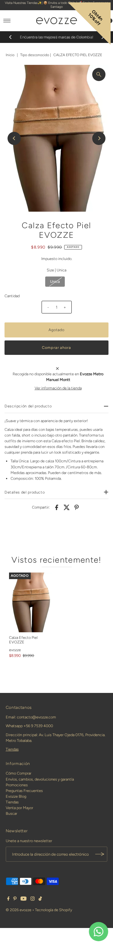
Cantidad (12, 296)
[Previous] (11, 37)
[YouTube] (23, 899)
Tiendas (12, 749)
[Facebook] (8, 899)
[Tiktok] (40, 899)
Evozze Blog (16, 796)
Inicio (10, 55)
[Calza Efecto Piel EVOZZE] (30, 603)
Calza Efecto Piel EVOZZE (23, 639)
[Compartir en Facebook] (56, 507)
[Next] (98, 138)
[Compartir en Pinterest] (76, 507)
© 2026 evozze (18, 910)
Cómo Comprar (18, 773)
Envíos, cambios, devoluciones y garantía (40, 779)
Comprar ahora (56, 347)
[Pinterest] (15, 899)
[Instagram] (32, 899)
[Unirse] (99, 854)
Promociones (17, 785)
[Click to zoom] (98, 74)
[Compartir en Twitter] (66, 507)
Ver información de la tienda (58, 388)
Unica (55, 281)
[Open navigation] (7, 20)
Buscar (11, 813)
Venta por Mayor (19, 807)
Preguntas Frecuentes (24, 790)
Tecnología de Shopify (53, 910)
